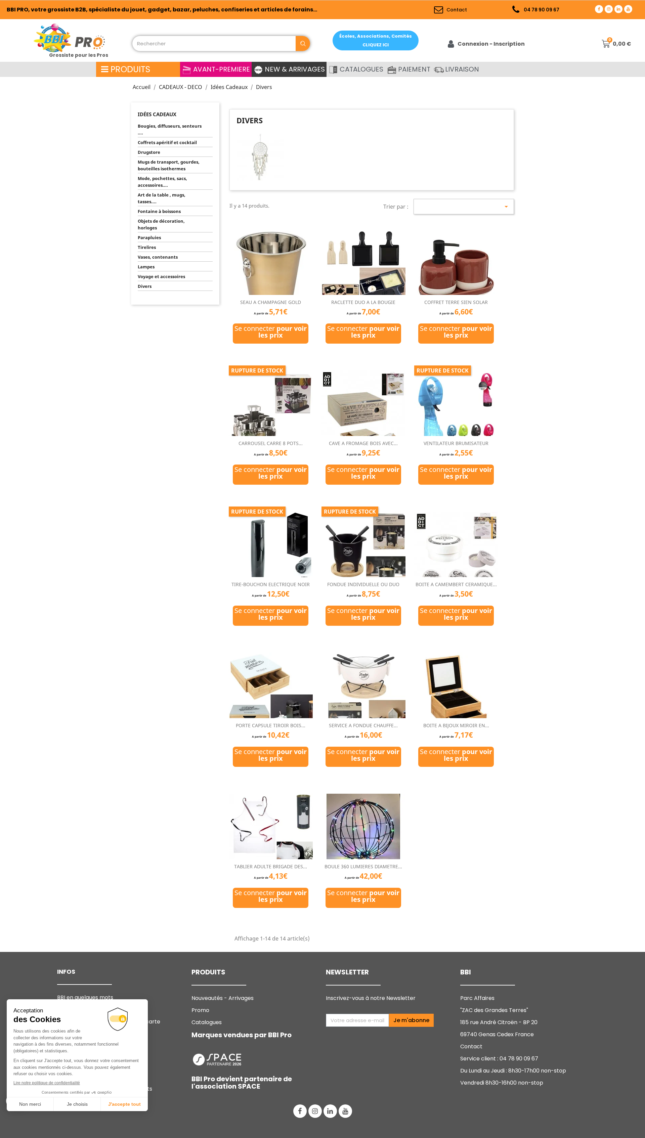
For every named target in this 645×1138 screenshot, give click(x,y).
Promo (200, 1010)
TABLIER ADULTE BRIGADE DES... (270, 866)
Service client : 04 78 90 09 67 (499, 1058)
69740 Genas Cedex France (497, 1034)
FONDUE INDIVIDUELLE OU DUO (363, 584)
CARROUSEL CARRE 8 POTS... (271, 443)
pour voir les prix (282, 332)
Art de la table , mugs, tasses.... (161, 198)
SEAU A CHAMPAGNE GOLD (270, 302)
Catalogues (206, 1022)
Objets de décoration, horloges (161, 224)
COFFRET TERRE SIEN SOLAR (456, 302)
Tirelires (147, 247)
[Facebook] (599, 9)
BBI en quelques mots (85, 997)
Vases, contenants (158, 257)
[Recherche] (303, 43)
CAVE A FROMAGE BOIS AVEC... (363, 443)
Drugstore (149, 152)
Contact (471, 1046)
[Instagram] (609, 9)
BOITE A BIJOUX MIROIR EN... (456, 725)
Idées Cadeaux (157, 114)
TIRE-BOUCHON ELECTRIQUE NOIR (270, 584)
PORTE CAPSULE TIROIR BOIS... (270, 725)
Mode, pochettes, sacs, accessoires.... (162, 181)
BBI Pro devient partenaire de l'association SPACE (241, 1082)
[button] (376, 40)
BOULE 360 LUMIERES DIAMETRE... (363, 866)
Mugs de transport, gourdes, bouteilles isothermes (169, 165)
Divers (145, 286)
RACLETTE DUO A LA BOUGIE (363, 302)
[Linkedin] (618, 9)
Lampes (146, 267)
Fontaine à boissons (159, 211)
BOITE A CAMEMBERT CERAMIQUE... (456, 584)
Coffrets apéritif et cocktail (167, 142)
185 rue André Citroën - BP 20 (499, 1022)
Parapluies (149, 237)
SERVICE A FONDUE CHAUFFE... (363, 725)
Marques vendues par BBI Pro (241, 1035)
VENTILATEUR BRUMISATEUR (456, 443)
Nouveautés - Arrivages (223, 998)
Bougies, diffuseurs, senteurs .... (170, 129)
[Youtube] (628, 9)
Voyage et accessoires (161, 276)
